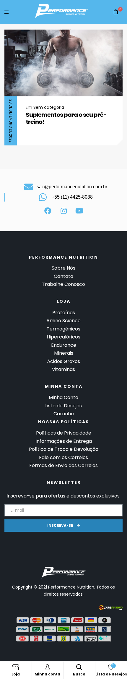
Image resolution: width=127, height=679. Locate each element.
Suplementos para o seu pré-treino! (66, 118)
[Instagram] (63, 211)
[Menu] (6, 11)
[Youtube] (79, 211)
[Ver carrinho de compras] (115, 12)
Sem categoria (48, 107)
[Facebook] (48, 211)
